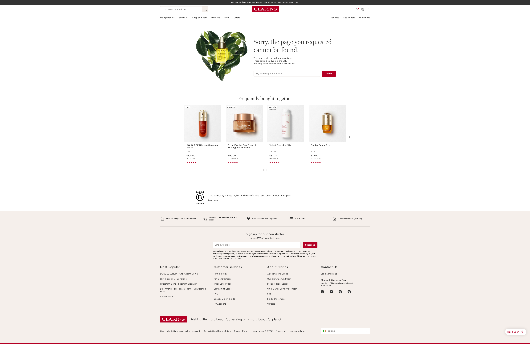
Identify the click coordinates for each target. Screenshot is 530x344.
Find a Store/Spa (276, 299)
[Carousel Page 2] (266, 170)
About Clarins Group (277, 274)
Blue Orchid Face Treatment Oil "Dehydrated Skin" (183, 290)
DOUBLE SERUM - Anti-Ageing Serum (179, 274)
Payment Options (222, 279)
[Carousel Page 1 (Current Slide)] (263, 170)
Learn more (213, 200)
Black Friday (166, 297)
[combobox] (345, 331)
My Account (220, 304)
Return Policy (220, 274)
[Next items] (349, 137)
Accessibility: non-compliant (290, 331)
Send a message (329, 274)
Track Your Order (222, 284)
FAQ (216, 294)
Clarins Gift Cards (222, 289)
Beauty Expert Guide (224, 299)
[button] (184, 267)
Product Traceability (277, 284)
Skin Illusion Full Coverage (173, 279)
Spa (269, 294)
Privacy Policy (241, 331)
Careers (271, 304)
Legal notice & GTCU (262, 331)
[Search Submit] (205, 9)
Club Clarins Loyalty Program (282, 289)
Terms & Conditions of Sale (217, 331)
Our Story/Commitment (279, 279)
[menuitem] (357, 9)
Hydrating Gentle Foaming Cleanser (178, 284)
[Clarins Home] (265, 9)
